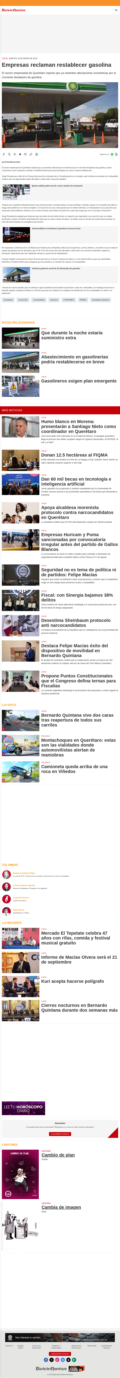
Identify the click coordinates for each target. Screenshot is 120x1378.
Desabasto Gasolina (100, 300)
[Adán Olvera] (6, 911)
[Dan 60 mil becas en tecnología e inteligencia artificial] (20, 486)
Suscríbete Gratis (60, 1134)
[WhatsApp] (14, 154)
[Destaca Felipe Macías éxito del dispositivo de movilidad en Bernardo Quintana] (20, 654)
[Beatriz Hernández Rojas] (6, 874)
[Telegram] (20, 154)
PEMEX (83, 300)
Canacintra (23, 300)
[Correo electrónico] (25, 154)
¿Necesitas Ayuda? (60, 1354)
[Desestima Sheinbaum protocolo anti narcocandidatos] (20, 626)
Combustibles (39, 300)
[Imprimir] (36, 154)
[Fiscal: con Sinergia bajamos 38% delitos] (20, 601)
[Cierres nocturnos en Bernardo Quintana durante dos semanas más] (20, 1010)
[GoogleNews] (63, 1360)
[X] (9, 154)
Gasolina (54, 300)
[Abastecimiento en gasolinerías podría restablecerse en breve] (20, 362)
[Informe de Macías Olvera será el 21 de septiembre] (20, 962)
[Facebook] (4, 154)
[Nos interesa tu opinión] (60, 1337)
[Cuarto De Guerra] (6, 899)
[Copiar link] (31, 154)
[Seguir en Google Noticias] (116, 154)
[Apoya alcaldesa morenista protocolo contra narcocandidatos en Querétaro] (20, 514)
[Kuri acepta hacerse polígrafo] (20, 986)
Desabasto (8, 300)
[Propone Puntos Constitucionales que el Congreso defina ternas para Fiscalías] (20, 684)
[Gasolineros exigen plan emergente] (20, 386)
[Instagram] (57, 1360)
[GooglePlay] (74, 1360)
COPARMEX (68, 300)
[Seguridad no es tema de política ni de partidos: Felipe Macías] (20, 575)
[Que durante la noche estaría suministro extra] (20, 338)
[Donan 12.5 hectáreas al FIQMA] (20, 460)
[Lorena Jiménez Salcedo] (6, 887)
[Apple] (68, 1360)
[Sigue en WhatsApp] (112, 154)
